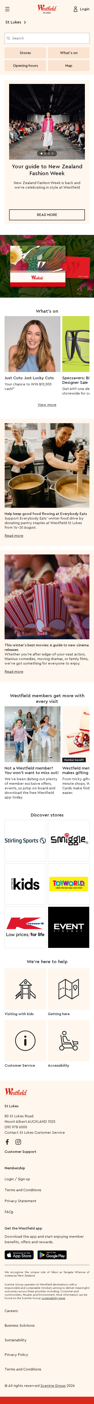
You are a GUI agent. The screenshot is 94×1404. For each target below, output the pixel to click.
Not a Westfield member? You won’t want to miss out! (32, 770)
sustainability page (53, 1298)
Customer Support (20, 1152)
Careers (11, 1311)
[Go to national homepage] (16, 1090)
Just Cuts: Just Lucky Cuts (29, 378)
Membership (15, 1168)
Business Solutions (20, 1325)
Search (18, 38)
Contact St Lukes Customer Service (35, 1132)
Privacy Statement (20, 1201)
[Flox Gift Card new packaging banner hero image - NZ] (47, 266)
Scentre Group (53, 1386)
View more (47, 405)
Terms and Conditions (23, 1190)
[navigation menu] (10, 9)
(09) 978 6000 (16, 1127)
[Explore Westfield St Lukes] (47, 9)
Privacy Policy (16, 1355)
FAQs (9, 1212)
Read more (47, 215)
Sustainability (15, 1340)
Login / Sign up (17, 1179)
